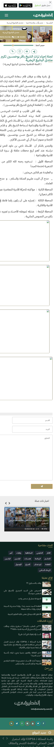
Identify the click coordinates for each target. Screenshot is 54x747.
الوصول (18, 564)
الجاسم (47, 558)
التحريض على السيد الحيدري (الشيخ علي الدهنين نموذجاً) (22, 592)
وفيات (18, 552)
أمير (11, 552)
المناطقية (28, 552)
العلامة (47, 564)
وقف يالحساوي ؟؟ (33, 583)
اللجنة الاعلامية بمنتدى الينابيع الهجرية (22, 64)
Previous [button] (5, 503)
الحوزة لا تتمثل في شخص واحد (29, 598)
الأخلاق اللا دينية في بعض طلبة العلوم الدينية (24, 614)
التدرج (27, 564)
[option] (27, 519)
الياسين (17, 558)
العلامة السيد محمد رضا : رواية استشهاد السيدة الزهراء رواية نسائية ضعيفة (22, 608)
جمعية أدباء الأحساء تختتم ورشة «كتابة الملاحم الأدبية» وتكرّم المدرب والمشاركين (22, 662)
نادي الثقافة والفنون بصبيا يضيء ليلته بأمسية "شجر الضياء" (22, 654)
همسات (27, 558)
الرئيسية (49, 22)
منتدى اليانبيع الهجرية (15, 22)
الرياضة (38, 558)
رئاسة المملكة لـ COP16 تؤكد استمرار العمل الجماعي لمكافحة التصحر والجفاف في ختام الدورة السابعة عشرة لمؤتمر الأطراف (22, 644)
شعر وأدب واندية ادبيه (34, 22)
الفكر (48, 552)
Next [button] (9, 503)
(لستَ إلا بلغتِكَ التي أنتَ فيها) (29, 634)
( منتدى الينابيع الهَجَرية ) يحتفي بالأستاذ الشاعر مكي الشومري (28, 522)
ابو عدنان (37, 564)
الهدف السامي (44, 570)
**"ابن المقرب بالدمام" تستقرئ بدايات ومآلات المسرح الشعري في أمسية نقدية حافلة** (22, 628)
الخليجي (39, 552)
